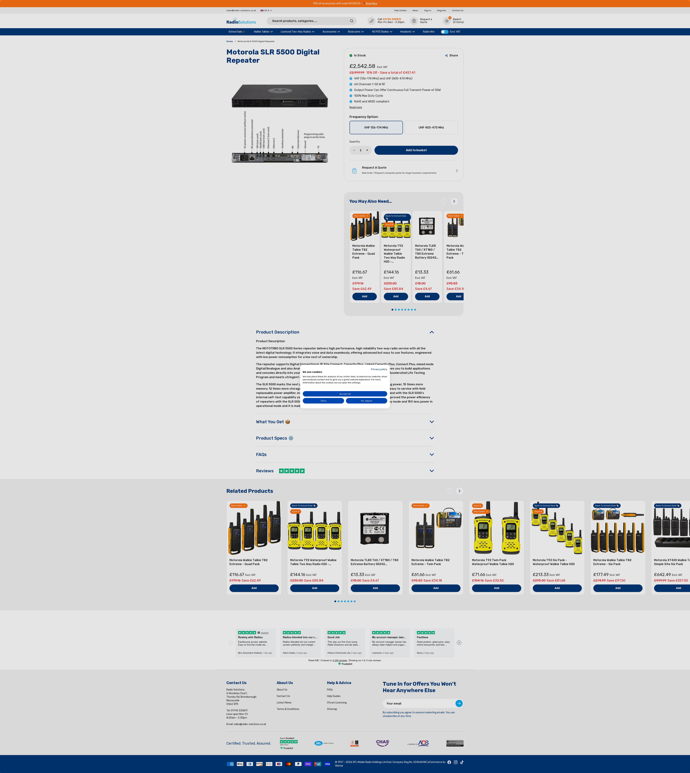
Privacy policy (379, 369)
